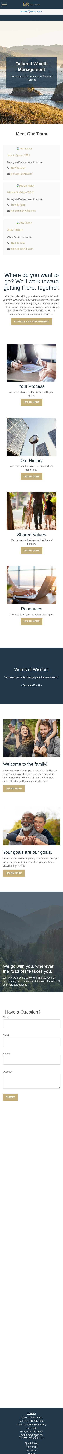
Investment (31, 1450)
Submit (10, 1097)
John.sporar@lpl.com (32, 1434)
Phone (6, 1053)
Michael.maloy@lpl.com (31, 1437)
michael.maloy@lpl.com (23, 211)
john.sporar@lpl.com (21, 174)
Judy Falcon (15, 229)
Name (6, 1017)
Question (7, 1071)
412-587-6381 (18, 205)
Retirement (31, 1447)
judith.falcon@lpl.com (22, 248)
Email (6, 1035)
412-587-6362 (18, 168)
